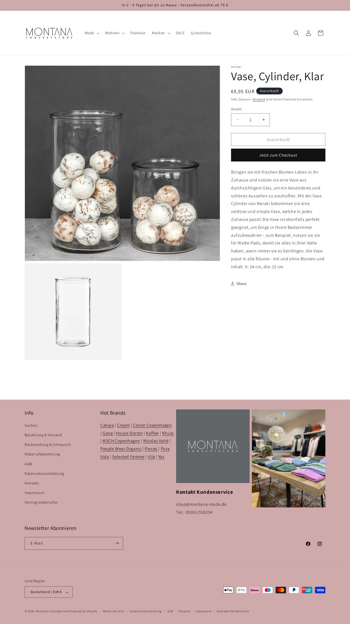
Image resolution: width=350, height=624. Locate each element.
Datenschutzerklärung (44, 473)
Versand (259, 99)
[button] (91, 33)
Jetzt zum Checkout (278, 155)
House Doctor (129, 433)
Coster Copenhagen (152, 425)
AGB (28, 463)
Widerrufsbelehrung (42, 454)
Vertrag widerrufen (41, 502)
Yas (161, 457)
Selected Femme (128, 457)
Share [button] (242, 283)
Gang (108, 433)
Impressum (35, 492)
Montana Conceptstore (52, 611)
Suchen (31, 425)
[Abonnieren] (117, 543)
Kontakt (32, 483)
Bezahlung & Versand (43, 434)
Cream (123, 425)
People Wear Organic (120, 449)
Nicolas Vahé (155, 441)
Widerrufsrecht (113, 611)
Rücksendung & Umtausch (48, 444)
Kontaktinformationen (233, 611)
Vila (151, 457)
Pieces (151, 449)
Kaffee (152, 433)
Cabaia (107, 425)
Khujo (168, 433)
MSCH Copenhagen (121, 441)
